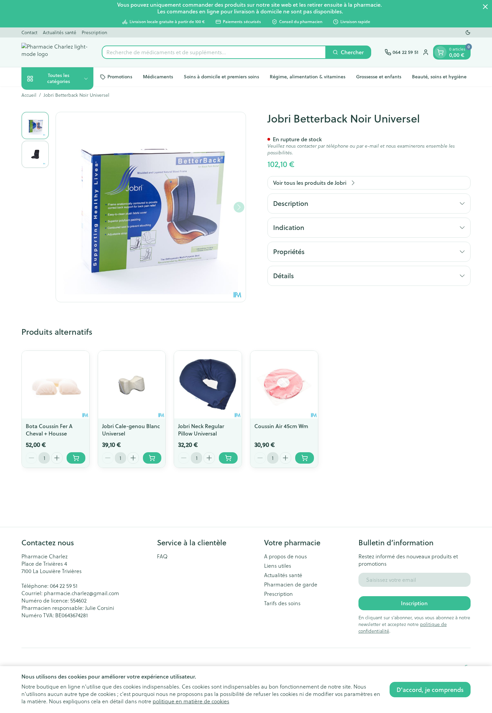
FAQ (162, 556)
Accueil (28, 95)
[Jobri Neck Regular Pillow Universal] (208, 384)
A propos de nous (285, 556)
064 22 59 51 (63, 585)
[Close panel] (485, 6)
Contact (29, 32)
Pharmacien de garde (290, 584)
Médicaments (158, 76)
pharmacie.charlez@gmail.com (81, 593)
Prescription (94, 32)
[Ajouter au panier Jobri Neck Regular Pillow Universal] (228, 458)
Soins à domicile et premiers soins (221, 76)
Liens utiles (277, 565)
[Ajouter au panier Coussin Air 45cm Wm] (304, 458)
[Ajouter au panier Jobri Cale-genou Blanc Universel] (152, 458)
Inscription (414, 603)
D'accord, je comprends (430, 689)
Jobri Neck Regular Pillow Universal (201, 429)
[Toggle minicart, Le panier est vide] (440, 52)
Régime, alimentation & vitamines (307, 76)
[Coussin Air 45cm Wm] (284, 384)
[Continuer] (239, 207)
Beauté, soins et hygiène (439, 76)
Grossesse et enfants (378, 76)
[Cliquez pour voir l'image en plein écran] (151, 207)
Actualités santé (59, 32)
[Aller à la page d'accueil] (54, 52)
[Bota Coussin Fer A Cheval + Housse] (55, 384)
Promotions (119, 76)
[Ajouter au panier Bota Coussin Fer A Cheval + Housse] (76, 458)
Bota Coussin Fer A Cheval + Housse (49, 429)
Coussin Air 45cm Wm (281, 426)
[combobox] (214, 52)
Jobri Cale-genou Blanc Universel (131, 429)
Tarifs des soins (282, 603)
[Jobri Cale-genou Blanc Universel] (132, 384)
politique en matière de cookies (191, 701)
